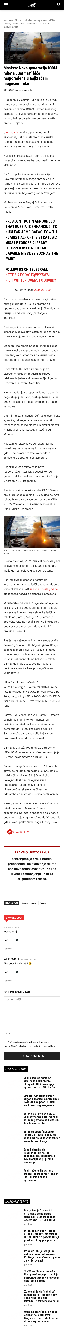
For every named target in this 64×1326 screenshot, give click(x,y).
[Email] (31, 894)
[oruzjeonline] (32, 4)
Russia (43, 903)
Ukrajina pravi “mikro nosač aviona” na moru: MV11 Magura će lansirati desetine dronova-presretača (41, 1316)
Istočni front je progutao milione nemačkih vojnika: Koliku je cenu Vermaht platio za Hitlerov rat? (42, 1255)
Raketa (24, 903)
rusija (33, 903)
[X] (15, 894)
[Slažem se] (6, 939)
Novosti (19, 20)
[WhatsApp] (23, 894)
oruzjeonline (28, 89)
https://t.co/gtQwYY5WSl (27, 275)
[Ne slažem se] (17, 939)
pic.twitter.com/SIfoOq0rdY (30, 280)
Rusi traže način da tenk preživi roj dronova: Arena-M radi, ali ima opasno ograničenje (40, 1175)
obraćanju (12, 132)
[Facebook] (7, 894)
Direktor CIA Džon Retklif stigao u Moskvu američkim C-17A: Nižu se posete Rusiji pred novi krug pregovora (41, 1100)
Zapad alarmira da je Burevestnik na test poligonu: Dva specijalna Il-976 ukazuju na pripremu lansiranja (39, 1156)
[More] (48, 894)
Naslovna (8, 20)
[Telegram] (39, 894)
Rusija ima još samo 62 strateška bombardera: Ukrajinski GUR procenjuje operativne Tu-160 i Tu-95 (39, 1082)
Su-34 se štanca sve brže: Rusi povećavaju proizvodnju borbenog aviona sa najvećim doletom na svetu (41, 1118)
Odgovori (8, 948)
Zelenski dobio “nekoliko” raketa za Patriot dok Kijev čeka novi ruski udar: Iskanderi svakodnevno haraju (41, 1136)
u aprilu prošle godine (44, 589)
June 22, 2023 (43, 290)
